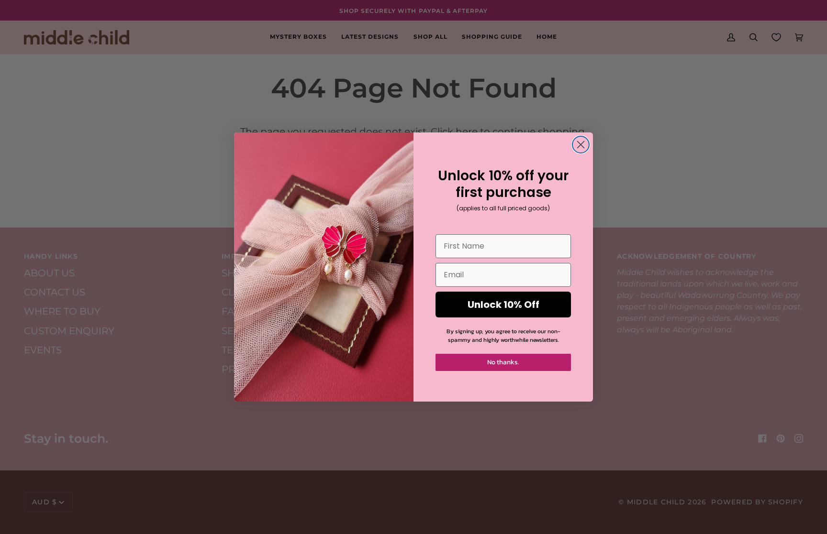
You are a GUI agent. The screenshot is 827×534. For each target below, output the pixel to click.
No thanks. (503, 362)
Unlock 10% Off (503, 304)
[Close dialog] (580, 144)
